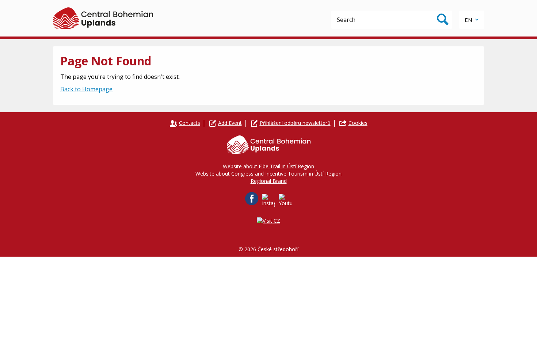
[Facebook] (251, 198)
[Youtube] (285, 200)
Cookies (358, 122)
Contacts (189, 122)
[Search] (443, 20)
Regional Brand (269, 180)
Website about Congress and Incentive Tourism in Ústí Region (268, 173)
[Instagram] (268, 200)
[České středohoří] (103, 18)
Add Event (230, 122)
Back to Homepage (86, 89)
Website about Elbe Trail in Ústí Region (268, 166)
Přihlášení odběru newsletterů (295, 122)
